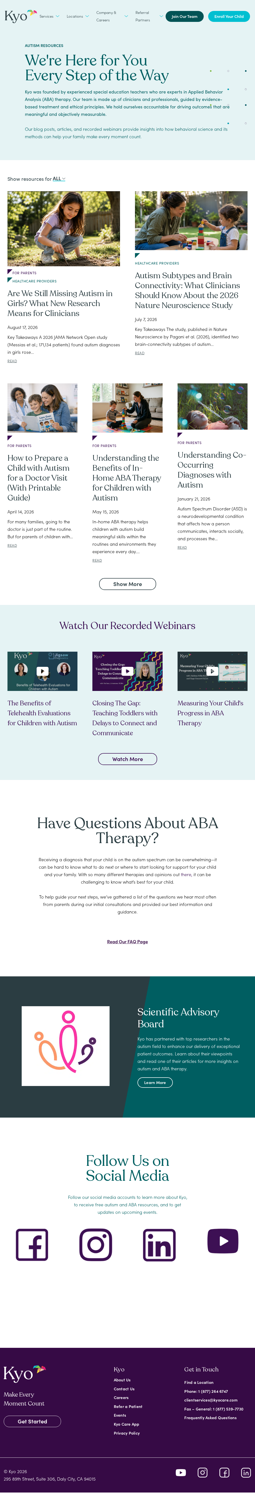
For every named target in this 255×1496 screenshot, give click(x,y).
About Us (122, 1379)
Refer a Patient (128, 1406)
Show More (127, 584)
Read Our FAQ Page (127, 941)
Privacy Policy (127, 1432)
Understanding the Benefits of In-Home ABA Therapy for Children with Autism (126, 478)
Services (46, 16)
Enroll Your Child (229, 16)
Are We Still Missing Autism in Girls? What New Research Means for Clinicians (60, 303)
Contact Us (124, 1388)
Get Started (32, 1421)
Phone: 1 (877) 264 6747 (206, 1391)
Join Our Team (184, 16)
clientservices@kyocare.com (211, 1400)
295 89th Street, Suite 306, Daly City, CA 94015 (50, 1479)
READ (12, 360)
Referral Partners (142, 16)
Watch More (127, 759)
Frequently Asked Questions (210, 1417)
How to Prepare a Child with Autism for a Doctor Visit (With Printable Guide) (38, 478)
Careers (121, 1397)
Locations (75, 16)
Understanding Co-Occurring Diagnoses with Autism (212, 470)
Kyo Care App (126, 1424)
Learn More (155, 1082)
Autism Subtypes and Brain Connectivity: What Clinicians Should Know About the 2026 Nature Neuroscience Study (187, 290)
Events (120, 1415)
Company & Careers (106, 16)
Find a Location (198, 1382)
